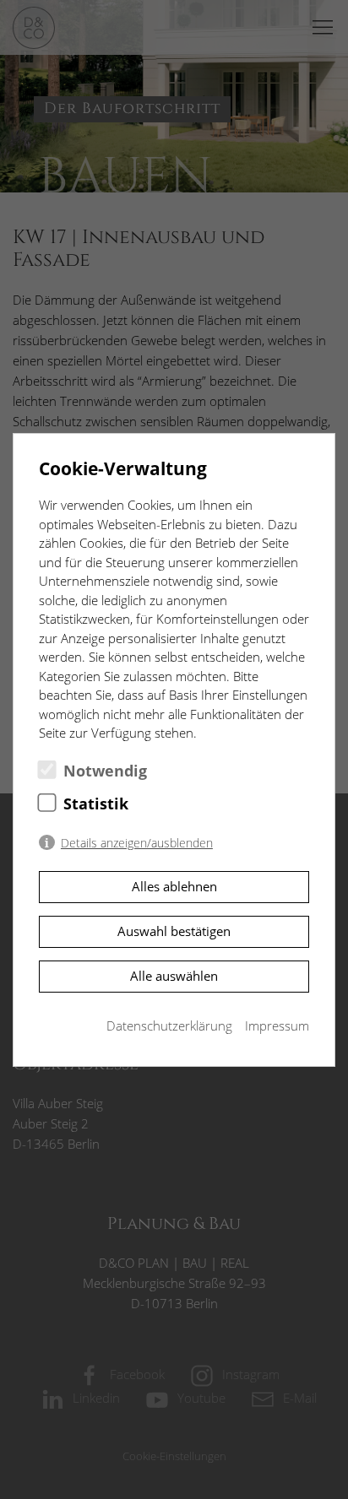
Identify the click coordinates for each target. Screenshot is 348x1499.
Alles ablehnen (174, 886)
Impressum (277, 1025)
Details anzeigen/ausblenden (137, 843)
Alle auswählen (174, 975)
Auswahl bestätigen (174, 931)
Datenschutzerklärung (169, 1025)
